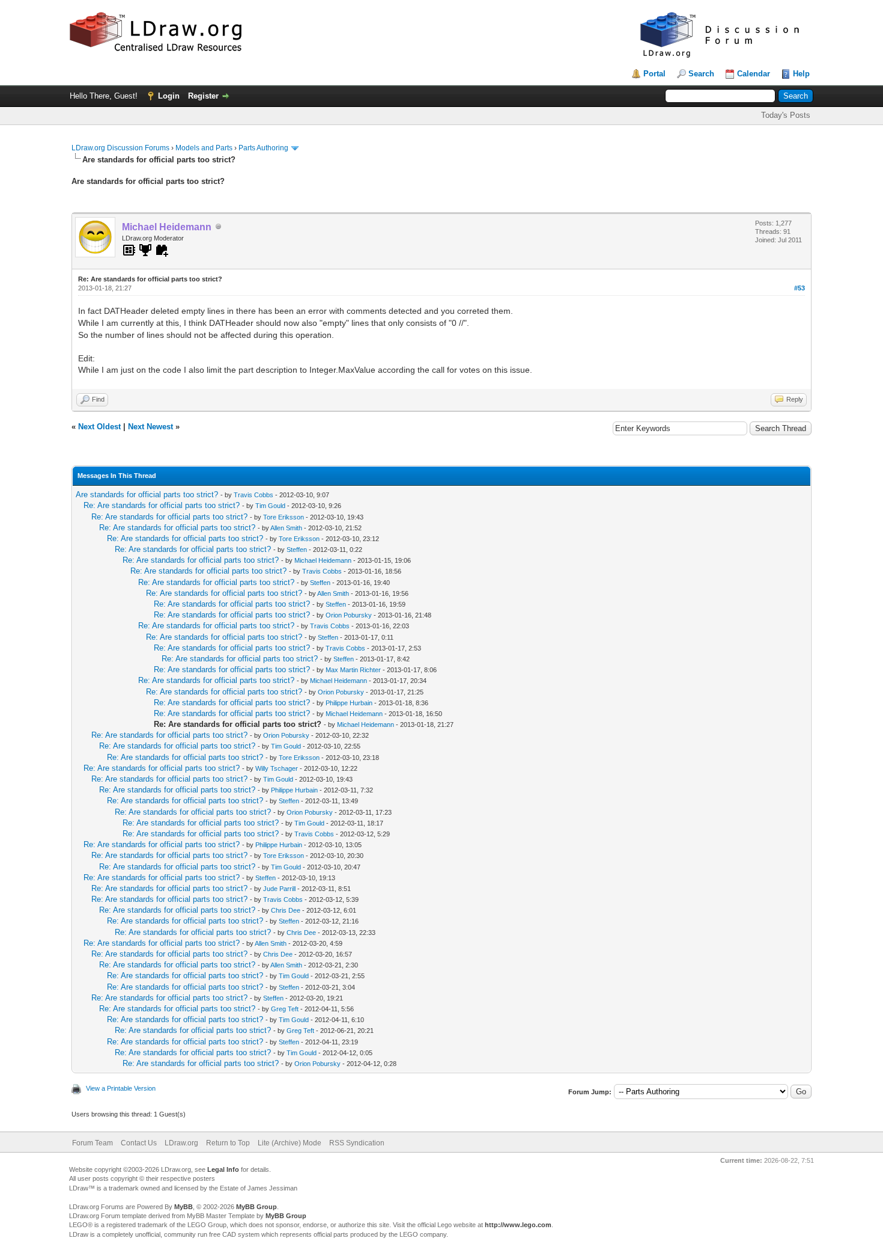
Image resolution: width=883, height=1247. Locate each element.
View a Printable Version (121, 1088)
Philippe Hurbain (349, 702)
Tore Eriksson (283, 517)
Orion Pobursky (349, 615)
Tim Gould (270, 505)
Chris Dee (285, 910)
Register (203, 95)
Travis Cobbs (253, 494)
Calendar (753, 73)
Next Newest (150, 426)
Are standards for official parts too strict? (147, 494)
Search (701, 73)
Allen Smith (286, 528)
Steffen (297, 549)
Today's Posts (785, 115)
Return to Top (228, 1143)
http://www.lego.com (518, 1224)
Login (169, 95)
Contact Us (139, 1143)
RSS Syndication (356, 1143)
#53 (799, 288)
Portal (654, 73)
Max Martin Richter (353, 669)
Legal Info (223, 1169)
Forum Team (92, 1143)
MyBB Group (256, 1206)
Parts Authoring (263, 148)
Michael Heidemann (322, 560)
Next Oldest (99, 426)
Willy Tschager (276, 768)
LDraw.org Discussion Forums (120, 148)
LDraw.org (181, 1143)
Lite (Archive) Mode (289, 1143)
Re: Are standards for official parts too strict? (161, 505)
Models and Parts (203, 148)
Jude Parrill (279, 888)
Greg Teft (285, 1009)
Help (801, 73)
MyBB (183, 1206)
